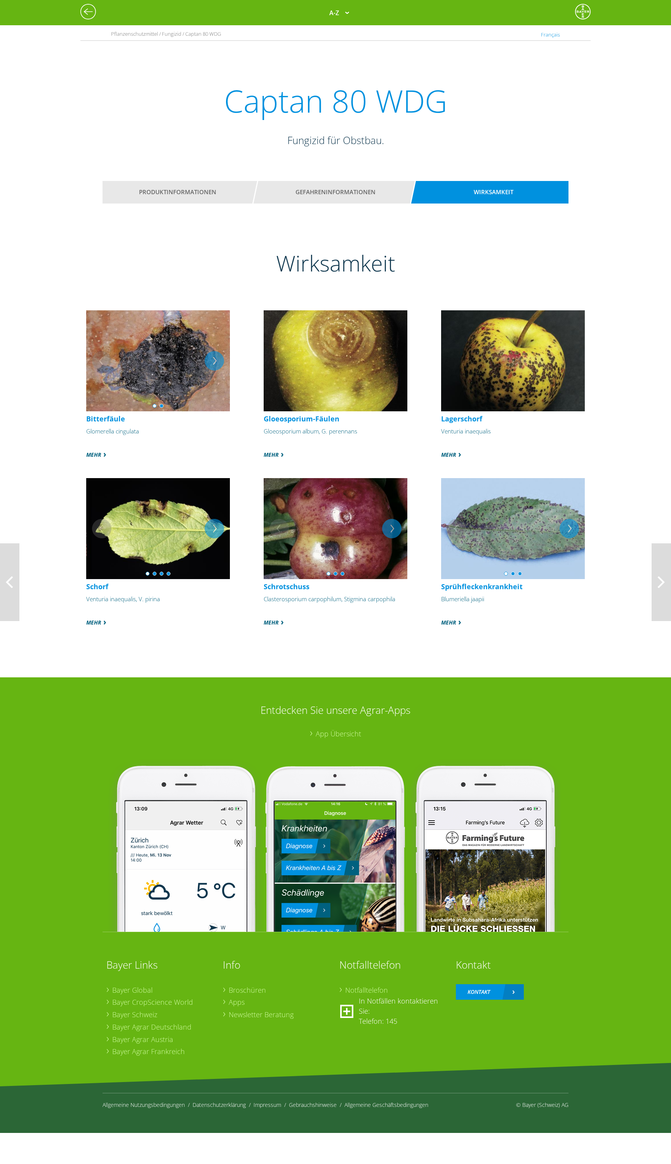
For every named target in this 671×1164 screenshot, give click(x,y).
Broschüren (247, 990)
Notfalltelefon (366, 990)
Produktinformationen (177, 192)
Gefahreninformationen (335, 192)
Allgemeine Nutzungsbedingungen (144, 1104)
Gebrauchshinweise (313, 1104)
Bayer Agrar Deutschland (151, 1027)
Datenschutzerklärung (219, 1104)
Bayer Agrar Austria (142, 1039)
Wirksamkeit (493, 192)
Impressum (267, 1104)
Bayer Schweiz (134, 1014)
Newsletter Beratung (261, 1014)
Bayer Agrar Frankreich (148, 1051)
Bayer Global (132, 990)
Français (550, 34)
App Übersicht (338, 733)
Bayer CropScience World (152, 1002)
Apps (237, 1002)
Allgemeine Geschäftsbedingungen (386, 1104)
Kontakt (479, 991)
